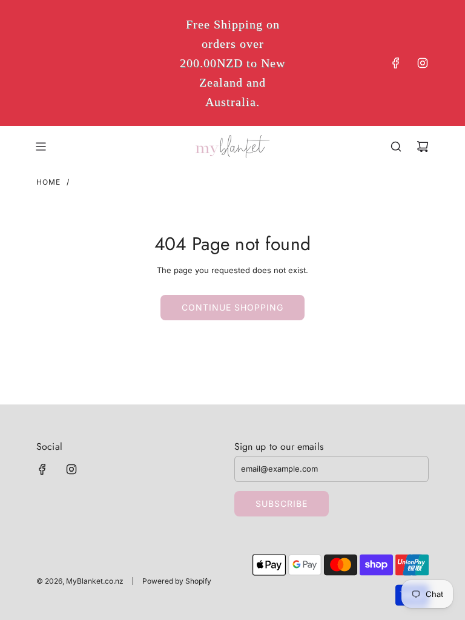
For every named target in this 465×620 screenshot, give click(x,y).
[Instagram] (422, 63)
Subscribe (282, 503)
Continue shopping (232, 307)
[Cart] (422, 146)
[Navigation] (40, 146)
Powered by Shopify (176, 580)
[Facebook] (396, 63)
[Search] (396, 146)
